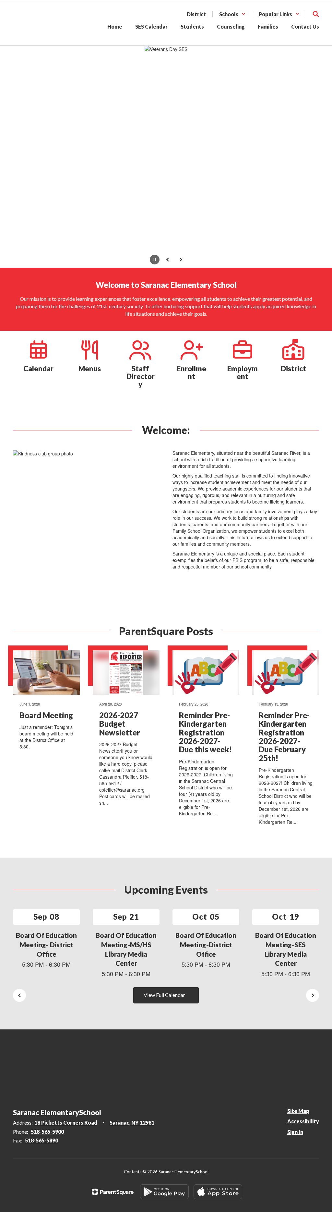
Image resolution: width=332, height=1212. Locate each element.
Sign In (295, 1132)
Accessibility (303, 1121)
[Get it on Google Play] (164, 1191)
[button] (232, 14)
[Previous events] (19, 995)
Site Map (298, 1111)
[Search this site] (316, 14)
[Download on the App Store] (218, 1191)
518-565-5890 (41, 1140)
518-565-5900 (47, 1132)
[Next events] (312, 995)
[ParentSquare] (112, 1192)
